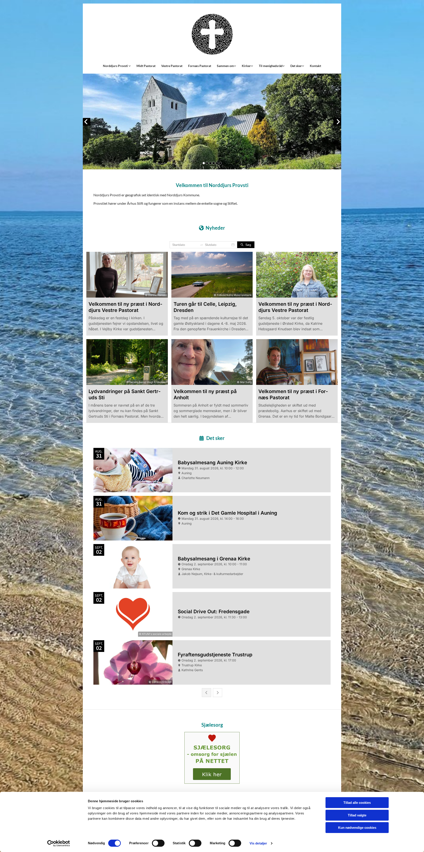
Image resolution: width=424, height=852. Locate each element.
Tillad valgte (357, 815)
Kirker (246, 66)
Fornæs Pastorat (199, 66)
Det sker (296, 66)
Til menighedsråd (270, 66)
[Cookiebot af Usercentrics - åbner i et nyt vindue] (58, 843)
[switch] (158, 843)
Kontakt (315, 66)
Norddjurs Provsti (116, 66)
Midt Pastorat (145, 66)
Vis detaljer (258, 843)
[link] (117, 66)
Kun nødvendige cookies (357, 827)
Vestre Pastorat (171, 66)
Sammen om (225, 66)
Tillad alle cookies (357, 802)
